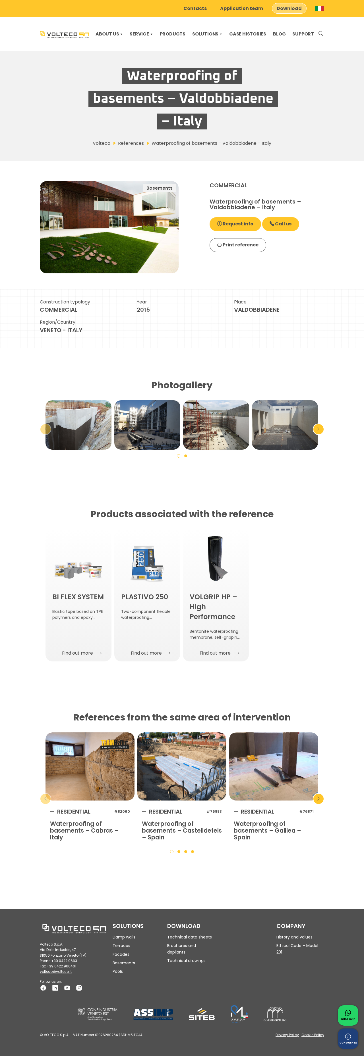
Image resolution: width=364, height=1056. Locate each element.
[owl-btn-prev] (45, 429)
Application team (241, 8)
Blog (279, 34)
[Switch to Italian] (319, 8)
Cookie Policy (312, 1034)
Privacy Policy (287, 1034)
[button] (178, 455)
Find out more (77, 653)
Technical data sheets (189, 937)
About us (107, 34)
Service (139, 34)
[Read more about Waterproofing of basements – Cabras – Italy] (90, 766)
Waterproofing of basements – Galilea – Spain (267, 830)
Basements (124, 963)
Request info (237, 224)
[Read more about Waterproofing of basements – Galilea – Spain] (273, 766)
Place (240, 302)
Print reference (240, 245)
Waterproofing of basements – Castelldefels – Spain (182, 830)
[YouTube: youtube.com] (67, 987)
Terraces (121, 945)
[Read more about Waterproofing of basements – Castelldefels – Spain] (181, 766)
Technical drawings (186, 960)
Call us (282, 224)
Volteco (101, 143)
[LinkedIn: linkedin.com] (55, 987)
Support (303, 34)
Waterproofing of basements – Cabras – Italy (84, 830)
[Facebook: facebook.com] (43, 987)
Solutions (205, 34)
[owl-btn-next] (318, 429)
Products (172, 34)
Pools (118, 971)
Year (142, 302)
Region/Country (57, 322)
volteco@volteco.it (56, 971)
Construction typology (65, 302)
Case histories (247, 34)
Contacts (195, 8)
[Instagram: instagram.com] (79, 987)
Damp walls (124, 937)
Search (320, 34)
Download (289, 8)
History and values (294, 937)
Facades (121, 954)
